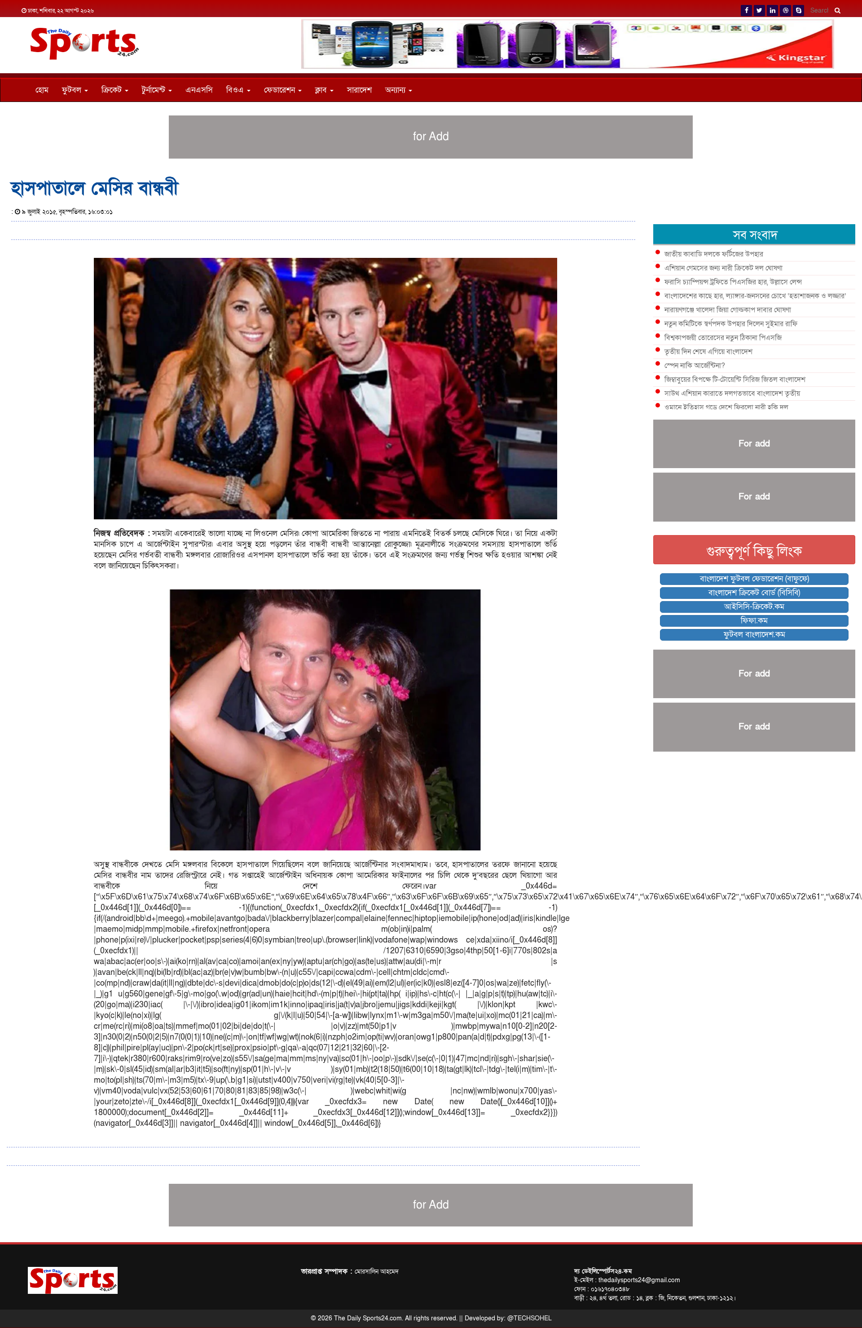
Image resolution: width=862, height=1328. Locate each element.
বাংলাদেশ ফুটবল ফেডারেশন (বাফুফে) (754, 579)
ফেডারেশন (280, 90)
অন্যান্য (396, 90)
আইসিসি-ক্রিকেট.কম (754, 607)
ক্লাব (322, 90)
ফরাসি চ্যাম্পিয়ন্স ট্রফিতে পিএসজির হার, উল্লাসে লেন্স (733, 282)
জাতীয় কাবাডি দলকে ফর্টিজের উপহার (713, 254)
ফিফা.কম (754, 620)
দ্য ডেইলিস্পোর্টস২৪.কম (603, 1271)
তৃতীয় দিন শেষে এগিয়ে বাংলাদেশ (708, 352)
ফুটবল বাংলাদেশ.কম (754, 634)
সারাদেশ (359, 90)
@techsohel (529, 1318)
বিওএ (236, 90)
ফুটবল (73, 90)
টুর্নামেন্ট (154, 90)
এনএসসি (199, 90)
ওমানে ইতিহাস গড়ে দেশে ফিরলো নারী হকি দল (726, 407)
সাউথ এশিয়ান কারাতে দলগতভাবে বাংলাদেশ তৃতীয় (732, 393)
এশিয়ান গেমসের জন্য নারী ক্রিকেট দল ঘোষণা (723, 268)
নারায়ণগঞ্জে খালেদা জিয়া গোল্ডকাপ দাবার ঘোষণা (727, 310)
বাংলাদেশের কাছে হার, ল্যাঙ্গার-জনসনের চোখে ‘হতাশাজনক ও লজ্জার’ (755, 296)
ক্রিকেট (112, 90)
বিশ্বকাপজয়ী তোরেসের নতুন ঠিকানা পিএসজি (723, 338)
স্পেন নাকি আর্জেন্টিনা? (694, 366)
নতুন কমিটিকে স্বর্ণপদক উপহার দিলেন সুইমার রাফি (730, 324)
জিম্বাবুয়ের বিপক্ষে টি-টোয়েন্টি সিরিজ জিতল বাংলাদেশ (734, 380)
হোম (41, 90)
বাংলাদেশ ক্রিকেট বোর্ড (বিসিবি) (754, 593)
